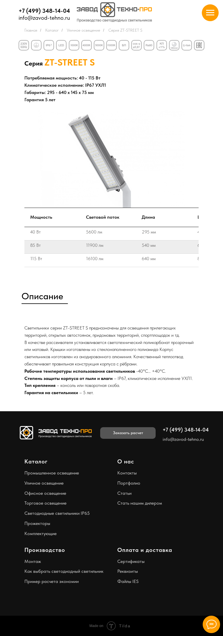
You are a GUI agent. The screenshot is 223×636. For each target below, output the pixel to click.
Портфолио (128, 483)
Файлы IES (128, 581)
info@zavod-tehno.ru (44, 17)
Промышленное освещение (51, 473)
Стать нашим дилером (139, 503)
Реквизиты (127, 571)
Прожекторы (37, 523)
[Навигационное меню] (210, 13)
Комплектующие (40, 533)
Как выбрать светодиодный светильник (63, 571)
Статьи (124, 493)
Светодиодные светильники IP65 (57, 513)
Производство (44, 549)
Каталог (52, 30)
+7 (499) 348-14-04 (44, 10)
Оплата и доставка (144, 549)
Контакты (127, 473)
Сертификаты (131, 561)
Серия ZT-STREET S (125, 30)
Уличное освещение (83, 30)
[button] (128, 433)
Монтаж (32, 561)
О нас (125, 461)
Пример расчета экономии (51, 581)
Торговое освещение (45, 503)
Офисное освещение (45, 493)
